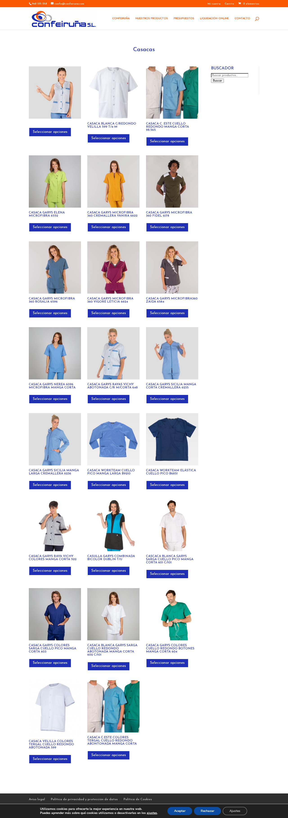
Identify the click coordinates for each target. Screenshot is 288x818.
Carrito (229, 3)
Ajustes (235, 811)
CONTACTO (242, 18)
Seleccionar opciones (50, 132)
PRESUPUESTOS (184, 18)
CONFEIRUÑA (121, 18)
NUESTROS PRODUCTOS (151, 18)
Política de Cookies (138, 799)
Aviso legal (37, 799)
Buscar (217, 80)
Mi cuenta (214, 3)
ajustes (152, 813)
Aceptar (179, 811)
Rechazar (207, 811)
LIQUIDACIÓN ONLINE (214, 18)
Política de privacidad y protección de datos (84, 799)
